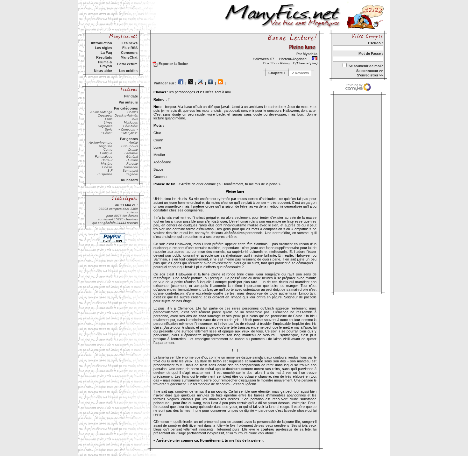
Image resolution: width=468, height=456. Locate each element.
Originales (105, 126)
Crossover (105, 115)
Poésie (107, 167)
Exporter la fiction (173, 64)
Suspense (104, 174)
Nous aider (103, 71)
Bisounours (129, 146)
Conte (107, 149)
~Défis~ (106, 133)
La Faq (106, 52)
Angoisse (105, 146)
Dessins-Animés (126, 115)
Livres (108, 122)
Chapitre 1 (277, 73)
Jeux (134, 119)
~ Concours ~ (128, 129)
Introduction (101, 43)
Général (132, 156)
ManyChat (129, 57)
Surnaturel (130, 170)
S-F (109, 170)
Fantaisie (131, 153)
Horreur (107, 160)
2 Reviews (300, 73)
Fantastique (103, 156)
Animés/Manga (101, 112)
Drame (133, 149)
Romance (131, 167)
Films (108, 119)
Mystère (106, 163)
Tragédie (131, 174)
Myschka (310, 54)
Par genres (129, 139)
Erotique (106, 153)
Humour (132, 160)
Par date (131, 96)
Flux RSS (130, 48)
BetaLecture (127, 64)
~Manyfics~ (129, 133)
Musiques (131, 122)
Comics (132, 112)
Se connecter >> (369, 71)
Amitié (133, 142)
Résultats (104, 57)
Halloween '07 (264, 59)
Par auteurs (128, 102)
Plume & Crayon (105, 64)
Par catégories (126, 108)
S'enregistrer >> (370, 75)
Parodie (132, 163)
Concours (129, 52)
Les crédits (128, 71)
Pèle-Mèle (130, 126)
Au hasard (129, 180)
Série (108, 129)
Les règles (103, 48)
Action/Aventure (100, 142)
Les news (130, 43)
